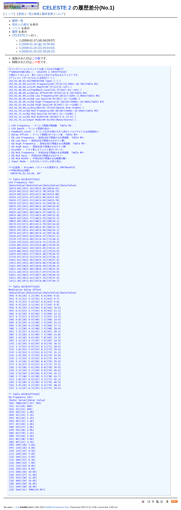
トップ (9, 13)
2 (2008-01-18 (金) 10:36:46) (37, 44)
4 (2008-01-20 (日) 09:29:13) (37, 51)
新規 (21, 13)
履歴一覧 (17, 20)
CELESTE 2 (56, 8)
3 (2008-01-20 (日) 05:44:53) (37, 47)
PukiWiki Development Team (57, 507)
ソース (16, 28)
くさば (16, 507)
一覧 (29, 13)
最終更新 (47, 13)
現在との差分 (20, 24)
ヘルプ (59, 13)
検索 (37, 13)
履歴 (15, 31)
